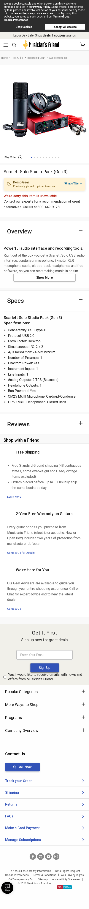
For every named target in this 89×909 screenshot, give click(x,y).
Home (4, 57)
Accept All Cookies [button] (65, 27)
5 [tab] (43, 157)
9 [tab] (56, 157)
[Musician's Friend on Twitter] (40, 856)
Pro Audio (17, 57)
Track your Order (18, 781)
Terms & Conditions (44, 875)
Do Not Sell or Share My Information (30, 871)
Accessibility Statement (66, 879)
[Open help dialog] (7, 888)
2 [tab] (34, 157)
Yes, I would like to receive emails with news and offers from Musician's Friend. (45, 677)
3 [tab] (37, 157)
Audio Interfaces (58, 57)
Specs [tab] (15, 300)
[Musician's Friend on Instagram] (56, 856)
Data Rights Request (67, 871)
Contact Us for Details (21, 552)
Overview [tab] (19, 231)
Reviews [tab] (18, 424)
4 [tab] (40, 157)
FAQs (9, 816)
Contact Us (14, 608)
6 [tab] (46, 157)
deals (47, 35)
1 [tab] (31, 157)
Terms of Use (61, 16)
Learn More (14, 496)
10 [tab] (59, 157)
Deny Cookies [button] (24, 27)
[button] (82, 44)
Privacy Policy (41, 6)
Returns (11, 804)
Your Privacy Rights (72, 875)
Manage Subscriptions (23, 840)
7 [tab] (50, 157)
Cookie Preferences (16, 20)
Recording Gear (36, 57)
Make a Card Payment (22, 828)
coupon (59, 35)
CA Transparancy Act (21, 879)
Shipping (12, 792)
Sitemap (43, 879)
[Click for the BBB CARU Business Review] (64, 887)
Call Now (24, 767)
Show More (44, 277)
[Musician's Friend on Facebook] (33, 856)
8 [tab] (53, 157)
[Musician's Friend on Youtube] (48, 856)
